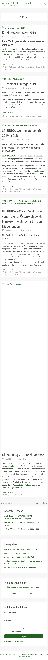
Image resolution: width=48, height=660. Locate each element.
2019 (6, 67)
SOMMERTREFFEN (11, 522)
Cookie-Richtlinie (24, 657)
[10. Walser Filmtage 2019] (13, 79)
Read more (7, 64)
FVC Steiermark (14, 67)
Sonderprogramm (24, 495)
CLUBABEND (9, 529)
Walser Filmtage (17, 95)
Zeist (18, 192)
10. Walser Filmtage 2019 (19, 84)
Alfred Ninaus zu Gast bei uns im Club (19, 557)
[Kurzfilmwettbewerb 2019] (13, 28)
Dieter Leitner (28, 88)
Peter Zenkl (40, 67)
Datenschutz (42, 654)
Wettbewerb (6, 70)
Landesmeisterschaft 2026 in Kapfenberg (20, 567)
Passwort (8, 620)
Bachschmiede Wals (16, 116)
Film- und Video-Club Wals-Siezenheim (17, 105)
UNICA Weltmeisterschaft (15, 156)
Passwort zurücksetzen (13, 641)
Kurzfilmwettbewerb (28, 67)
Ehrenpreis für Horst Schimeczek (17, 553)
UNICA (21, 189)
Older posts (6, 503)
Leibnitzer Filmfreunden (21, 466)
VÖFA (13, 107)
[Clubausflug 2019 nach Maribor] (24, 284)
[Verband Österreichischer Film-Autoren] (24, 587)
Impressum (33, 654)
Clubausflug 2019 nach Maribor (23, 455)
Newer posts (41, 503)
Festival (26, 116)
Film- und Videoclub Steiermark (16, 3)
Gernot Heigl (27, 37)
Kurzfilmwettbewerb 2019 (19, 33)
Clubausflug (13, 495)
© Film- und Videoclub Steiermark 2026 (14, 654)
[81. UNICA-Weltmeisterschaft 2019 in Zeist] (20, 125)
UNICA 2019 (28, 189)
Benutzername (10, 612)
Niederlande (13, 189)
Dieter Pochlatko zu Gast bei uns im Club (20, 549)
